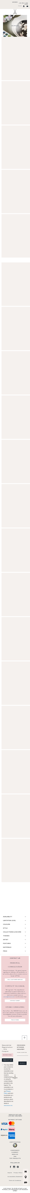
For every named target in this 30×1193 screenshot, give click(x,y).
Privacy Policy (18, 1172)
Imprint (10, 1172)
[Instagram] (15, 1166)
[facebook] (11, 1166)
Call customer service (15, 979)
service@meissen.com (9, 997)
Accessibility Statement (15, 1176)
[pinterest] (18, 1166)
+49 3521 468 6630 (23, 4)
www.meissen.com (8, 1105)
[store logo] (15, 2)
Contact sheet (15, 1000)
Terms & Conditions (15, 1180)
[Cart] (27, 6)
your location (22, 1052)
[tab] (15, 917)
